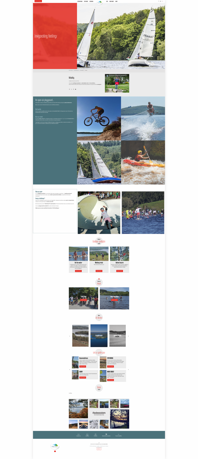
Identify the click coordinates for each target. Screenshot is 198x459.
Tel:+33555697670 (99, 447)
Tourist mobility (118, 435)
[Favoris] (159, 1)
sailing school (41, 118)
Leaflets (87, 435)
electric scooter (55, 123)
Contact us (78, 435)
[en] (162, 1)
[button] (160, 1)
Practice (95, 435)
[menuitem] (80, 1)
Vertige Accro (50, 122)
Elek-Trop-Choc (63, 118)
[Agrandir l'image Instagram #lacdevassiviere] (78, 408)
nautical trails (57, 111)
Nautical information (106, 435)
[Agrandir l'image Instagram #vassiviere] (73, 424)
